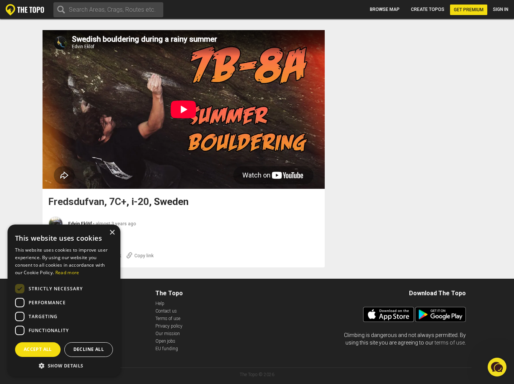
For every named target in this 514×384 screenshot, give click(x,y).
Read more (67, 272)
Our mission (167, 333)
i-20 (140, 201)
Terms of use (167, 318)
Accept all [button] (38, 349)
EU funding (166, 348)
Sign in (500, 9)
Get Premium (469, 9)
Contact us (166, 311)
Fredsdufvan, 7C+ (87, 201)
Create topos (427, 9)
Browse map (385, 9)
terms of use (450, 343)
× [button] (112, 232)
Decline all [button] (88, 349)
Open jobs (165, 341)
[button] (64, 365)
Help (159, 303)
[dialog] (64, 300)
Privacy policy (168, 326)
